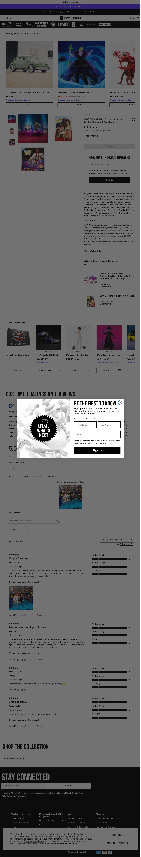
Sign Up (97, 450)
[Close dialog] (120, 402)
